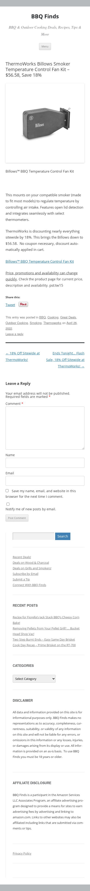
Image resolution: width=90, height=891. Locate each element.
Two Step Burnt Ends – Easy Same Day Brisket (44, 639)
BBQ (42, 317)
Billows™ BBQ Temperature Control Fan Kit (40, 261)
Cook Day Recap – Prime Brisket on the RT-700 (44, 645)
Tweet (10, 304)
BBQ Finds (45, 16)
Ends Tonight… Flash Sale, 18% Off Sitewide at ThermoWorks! (65, 359)
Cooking (53, 317)
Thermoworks (52, 323)
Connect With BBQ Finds (29, 585)
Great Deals (68, 317)
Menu (45, 46)
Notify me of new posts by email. (31, 509)
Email (10, 473)
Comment (14, 403)
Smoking (36, 323)
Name (10, 455)
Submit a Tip (21, 579)
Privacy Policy (22, 853)
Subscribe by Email (25, 574)
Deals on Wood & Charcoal (31, 562)
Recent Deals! (22, 557)
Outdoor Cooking (17, 323)
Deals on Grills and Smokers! (32, 568)
